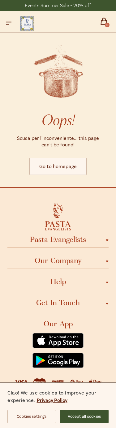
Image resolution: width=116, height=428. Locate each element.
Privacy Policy (52, 400)
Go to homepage (58, 166)
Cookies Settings (31, 416)
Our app (58, 324)
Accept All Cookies (84, 416)
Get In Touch (58, 303)
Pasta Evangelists (58, 239)
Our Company (58, 260)
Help (58, 282)
